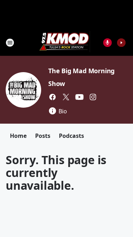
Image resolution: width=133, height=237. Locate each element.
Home (18, 136)
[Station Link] (64, 42)
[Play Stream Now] (121, 42)
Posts (42, 136)
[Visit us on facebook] (52, 97)
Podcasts (71, 136)
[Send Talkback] (107, 42)
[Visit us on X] (66, 97)
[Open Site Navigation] (10, 42)
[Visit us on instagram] (93, 97)
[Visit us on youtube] (79, 97)
